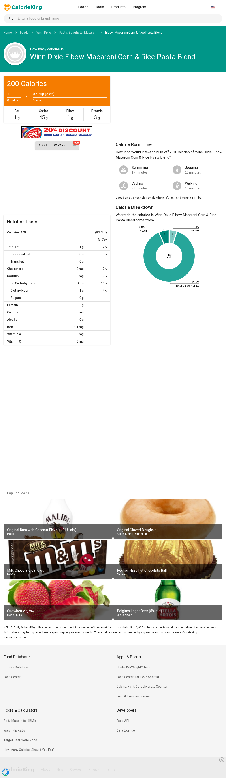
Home (8, 32)
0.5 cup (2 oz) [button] (43, 94)
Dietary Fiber (19, 290)
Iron (10, 327)
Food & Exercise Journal (133, 696)
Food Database (17, 656)
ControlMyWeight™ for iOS (135, 667)
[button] (215, 7)
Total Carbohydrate (21, 283)
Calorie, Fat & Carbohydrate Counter (142, 686)
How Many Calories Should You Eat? (29, 750)
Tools (99, 7)
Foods (83, 7)
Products (118, 7)
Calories (13, 232)
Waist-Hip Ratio (14, 730)
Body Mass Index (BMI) (20, 720)
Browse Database (16, 667)
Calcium (13, 312)
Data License (126, 730)
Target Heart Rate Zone (20, 740)
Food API (123, 720)
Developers (127, 710)
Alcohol (13, 319)
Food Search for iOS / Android (138, 677)
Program (139, 7)
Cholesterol (15, 268)
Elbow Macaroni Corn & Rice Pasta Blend (134, 32)
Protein (12, 305)
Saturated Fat (20, 254)
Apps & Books (129, 656)
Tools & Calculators (21, 710)
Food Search (12, 677)
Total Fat (13, 247)
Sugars (16, 298)
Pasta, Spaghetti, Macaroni (78, 32)
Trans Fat (17, 261)
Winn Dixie (43, 32)
